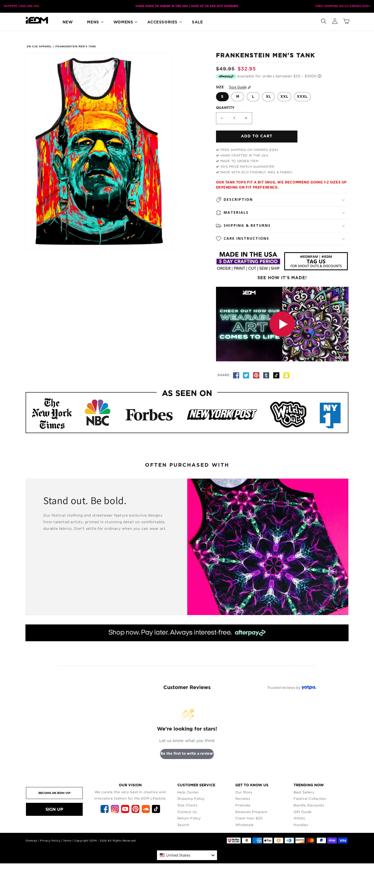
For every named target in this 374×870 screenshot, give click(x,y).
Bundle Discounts (309, 805)
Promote (242, 805)
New (68, 22)
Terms (67, 840)
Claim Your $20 (248, 818)
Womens (123, 22)
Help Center (188, 792)
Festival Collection (310, 798)
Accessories (162, 22)
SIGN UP (54, 809)
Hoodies (301, 824)
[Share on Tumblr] (267, 375)
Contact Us (187, 812)
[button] (323, 20)
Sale (197, 22)
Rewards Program (251, 812)
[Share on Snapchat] (286, 375)
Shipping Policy (191, 798)
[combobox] (187, 855)
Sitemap (31, 840)
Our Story (243, 792)
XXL (284, 96)
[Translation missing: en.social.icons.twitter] (247, 375)
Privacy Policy (50, 840)
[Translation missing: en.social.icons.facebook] (237, 375)
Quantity (225, 108)
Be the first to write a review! (187, 753)
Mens (93, 22)
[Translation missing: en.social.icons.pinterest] (257, 375)
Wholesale (244, 824)
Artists (299, 818)
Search (183, 824)
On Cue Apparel (39, 47)
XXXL (302, 96)
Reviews (242, 798)
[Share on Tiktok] (277, 375)
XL (268, 96)
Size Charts (187, 805)
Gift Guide (303, 812)
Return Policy (189, 818)
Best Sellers (304, 792)
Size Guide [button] (238, 87)
